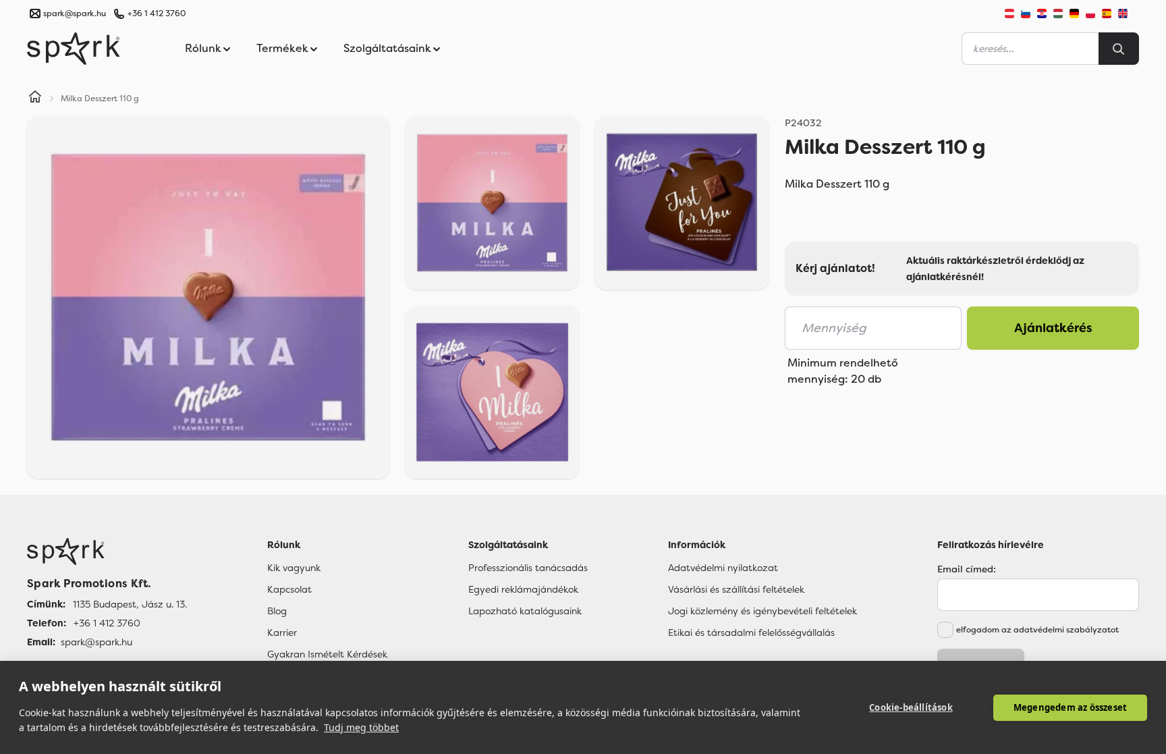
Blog (277, 611)
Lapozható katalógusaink (525, 611)
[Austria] (1009, 13)
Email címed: (966, 569)
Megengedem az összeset (1070, 707)
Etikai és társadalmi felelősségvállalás (751, 632)
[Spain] (1106, 13)
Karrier (282, 632)
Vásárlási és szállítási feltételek (736, 589)
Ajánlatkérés (1053, 328)
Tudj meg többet (361, 727)
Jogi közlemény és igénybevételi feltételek (762, 611)
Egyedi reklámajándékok (523, 589)
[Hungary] (1058, 13)
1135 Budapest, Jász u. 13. (130, 604)
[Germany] (1074, 13)
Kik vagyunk (294, 568)
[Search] (1119, 48)
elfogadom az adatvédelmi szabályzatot (1037, 629)
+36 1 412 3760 (157, 13)
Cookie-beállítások (911, 707)
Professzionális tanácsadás (528, 568)
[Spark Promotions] (73, 48)
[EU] (1128, 13)
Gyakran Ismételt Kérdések (327, 654)
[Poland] (1090, 13)
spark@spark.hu (96, 642)
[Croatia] (1041, 13)
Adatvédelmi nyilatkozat (723, 568)
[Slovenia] (1025, 13)
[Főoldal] (107, 551)
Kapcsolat (289, 589)
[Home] (35, 98)
